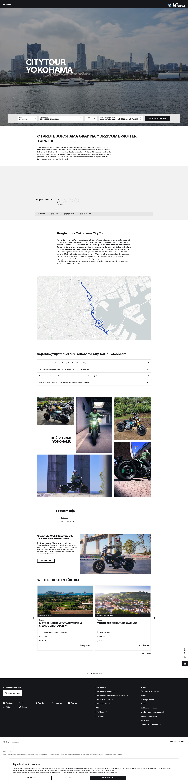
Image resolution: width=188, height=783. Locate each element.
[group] (94, 618)
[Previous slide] (39, 308)
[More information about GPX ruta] (73, 521)
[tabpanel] (65, 618)
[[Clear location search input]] (141, 118)
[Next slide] (149, 308)
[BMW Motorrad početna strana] (176, 5)
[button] (6, 4)
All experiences (145, 654)
